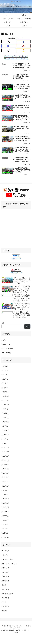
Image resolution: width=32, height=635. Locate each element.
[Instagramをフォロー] (8, 46)
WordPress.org (6, 353)
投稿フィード (6, 344)
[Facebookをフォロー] (23, 41)
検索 (2, 323)
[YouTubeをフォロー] (23, 46)
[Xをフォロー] (8, 41)
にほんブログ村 (16, 258)
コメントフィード (7, 348)
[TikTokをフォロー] (8, 50)
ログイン (4, 340)
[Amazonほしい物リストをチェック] (23, 50)
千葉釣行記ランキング (16, 272)
